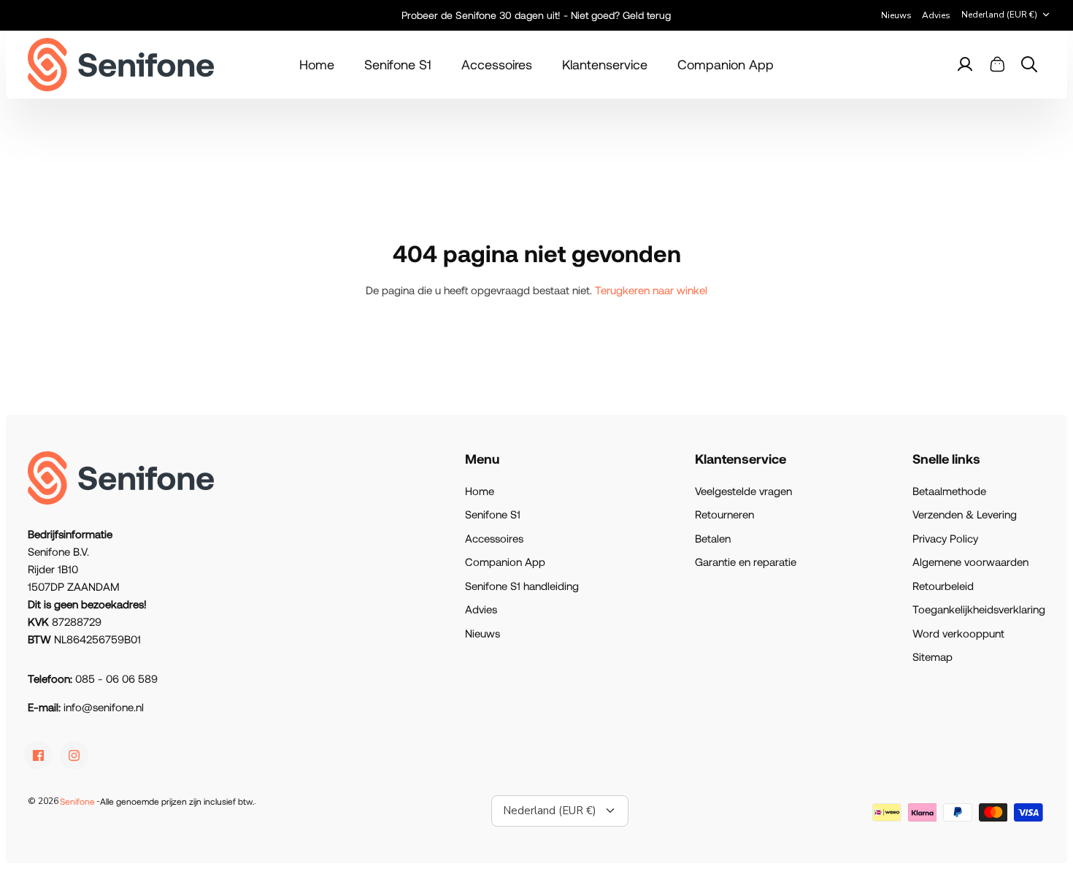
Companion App (725, 64)
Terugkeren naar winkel (651, 289)
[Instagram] (74, 755)
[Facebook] (38, 755)
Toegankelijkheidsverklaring (978, 609)
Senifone (77, 801)
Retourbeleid (943, 585)
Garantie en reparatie (745, 561)
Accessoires (496, 64)
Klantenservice (604, 64)
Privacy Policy (945, 538)
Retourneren (724, 514)
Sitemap (932, 656)
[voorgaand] (290, 15)
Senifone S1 (397, 64)
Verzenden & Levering (964, 514)
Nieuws (896, 15)
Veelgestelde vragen (743, 490)
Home (316, 64)
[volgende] (783, 15)
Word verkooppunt (958, 633)
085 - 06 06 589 (116, 678)
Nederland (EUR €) (999, 14)
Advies (936, 15)
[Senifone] (121, 64)
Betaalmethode (949, 490)
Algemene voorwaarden (970, 561)
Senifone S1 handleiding (522, 585)
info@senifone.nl (104, 706)
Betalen (713, 538)
